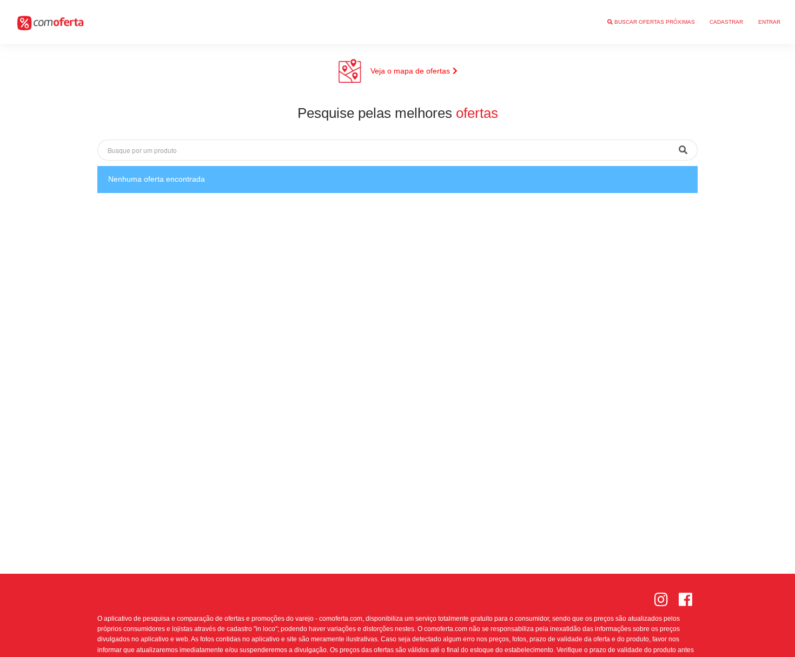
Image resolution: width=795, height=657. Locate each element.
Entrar (769, 22)
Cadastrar (726, 22)
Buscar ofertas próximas (654, 22)
